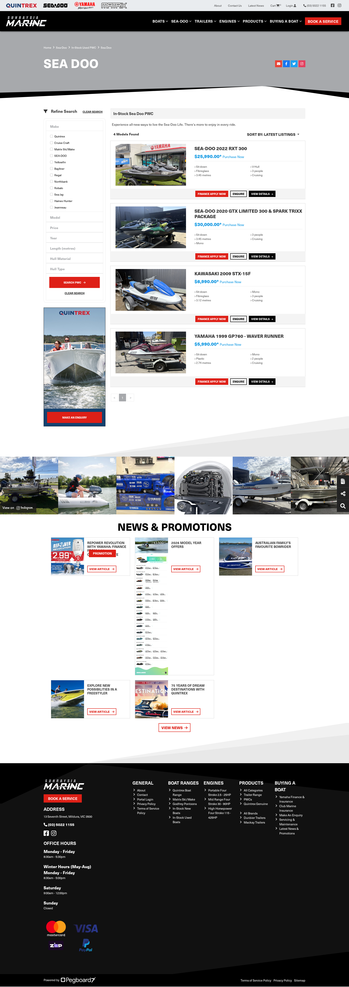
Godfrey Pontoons (185, 804)
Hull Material (60, 258)
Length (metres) (62, 248)
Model (55, 217)
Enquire (238, 194)
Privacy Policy (146, 804)
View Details (260, 194)
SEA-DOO (60, 156)
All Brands (251, 813)
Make (54, 126)
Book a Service (323, 21)
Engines (214, 783)
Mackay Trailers (254, 822)
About (218, 5)
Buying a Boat (285, 786)
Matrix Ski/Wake (64, 149)
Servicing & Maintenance (288, 821)
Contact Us (235, 5)
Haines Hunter (63, 201)
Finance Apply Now (212, 194)
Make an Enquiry (74, 417)
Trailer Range (253, 794)
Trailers (204, 21)
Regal (57, 175)
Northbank (61, 181)
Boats (158, 21)
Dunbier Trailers (254, 817)
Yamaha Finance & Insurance (292, 799)
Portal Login (145, 799)
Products (253, 21)
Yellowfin (60, 162)
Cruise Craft (61, 143)
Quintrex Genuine (256, 804)
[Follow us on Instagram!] (54, 834)
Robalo (58, 188)
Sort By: (271, 134)
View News (172, 727)
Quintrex (59, 136)
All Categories (253, 790)
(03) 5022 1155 (61, 824)
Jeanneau (60, 207)
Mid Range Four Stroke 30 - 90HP (219, 801)
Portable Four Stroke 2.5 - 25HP (219, 792)
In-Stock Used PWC (83, 47)
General (142, 783)
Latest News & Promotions (289, 830)
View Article (99, 569)
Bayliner (59, 168)
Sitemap (299, 980)
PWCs (248, 799)
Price (54, 227)
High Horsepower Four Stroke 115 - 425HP (220, 813)
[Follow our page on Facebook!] (332, 5)
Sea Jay (59, 194)
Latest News (256, 5)
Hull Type (57, 269)
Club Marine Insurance (287, 808)
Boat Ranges (183, 783)
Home (47, 47)
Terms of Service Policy (256, 980)
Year (53, 238)
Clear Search (93, 112)
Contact (142, 794)
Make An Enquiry (291, 815)
